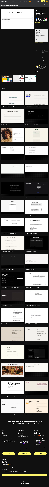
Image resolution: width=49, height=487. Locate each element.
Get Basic (8, 453)
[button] (38, 1)
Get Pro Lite (24, 453)
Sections (12, 1)
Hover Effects (22, 1)
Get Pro (40, 453)
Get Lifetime (24, 475)
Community (17, 1)
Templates (30, 1)
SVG (27, 1)
